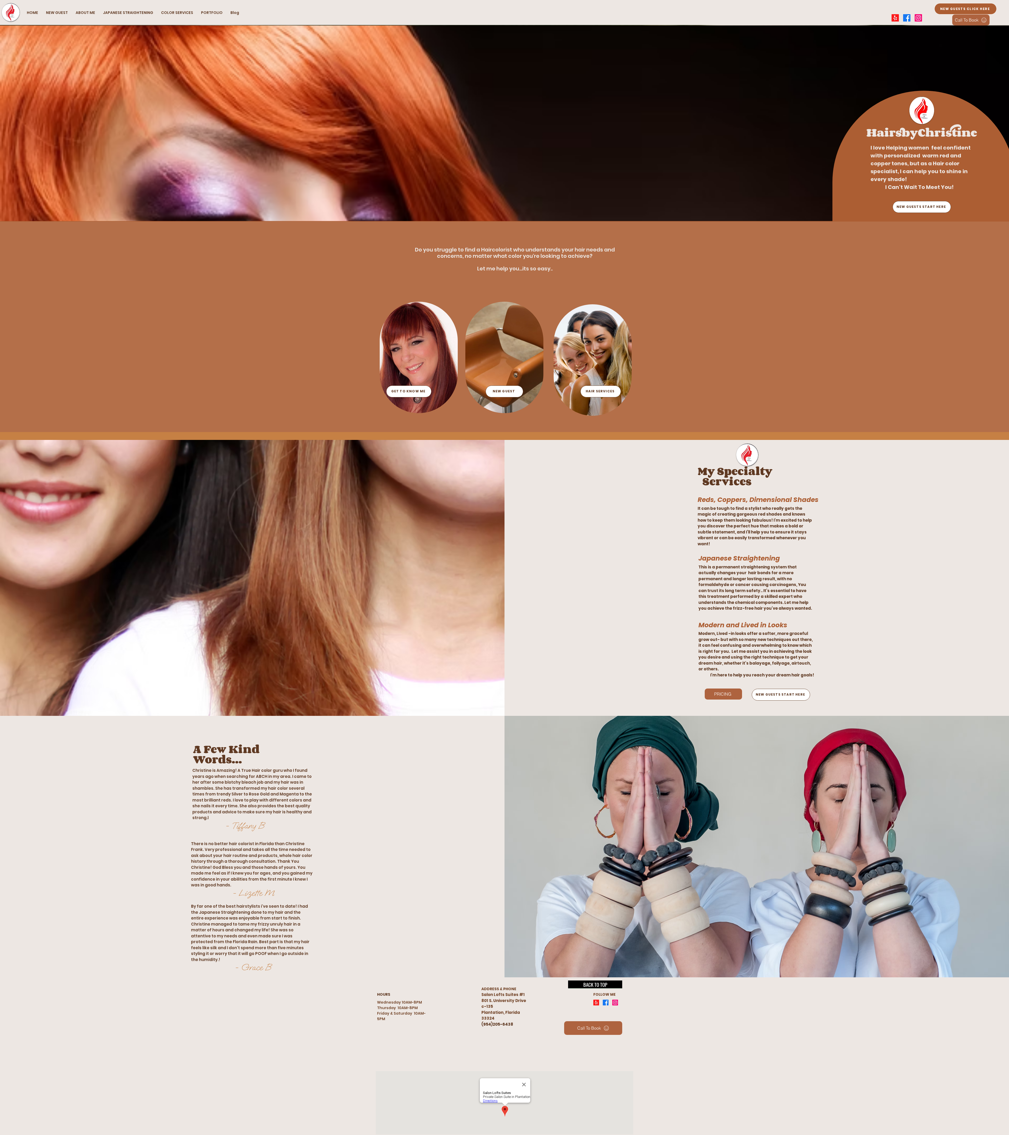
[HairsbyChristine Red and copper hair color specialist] (918, 18)
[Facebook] (906, 18)
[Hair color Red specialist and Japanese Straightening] (596, 1002)
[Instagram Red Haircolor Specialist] (615, 1002)
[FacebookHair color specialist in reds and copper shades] (606, 1002)
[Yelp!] (895, 18)
